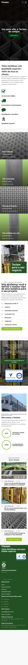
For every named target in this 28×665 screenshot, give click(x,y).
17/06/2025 (18, 531)
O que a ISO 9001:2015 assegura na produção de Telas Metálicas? (14, 533)
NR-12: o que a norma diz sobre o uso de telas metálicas (15, 508)
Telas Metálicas (9, 481)
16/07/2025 (18, 481)
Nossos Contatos (6, 614)
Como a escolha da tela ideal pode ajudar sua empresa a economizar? (14, 484)
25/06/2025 (18, 506)
